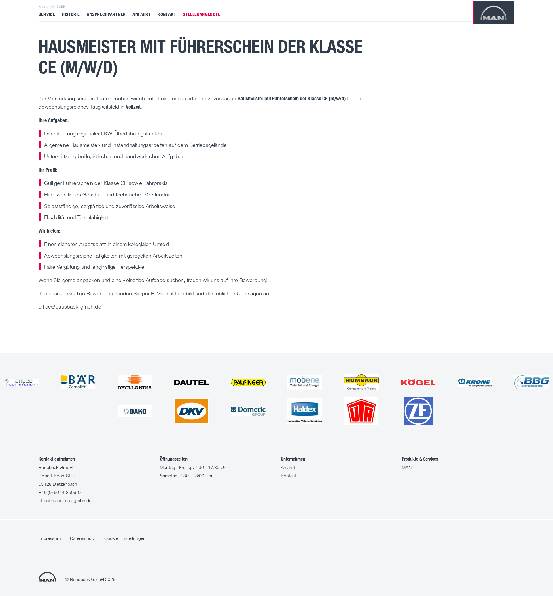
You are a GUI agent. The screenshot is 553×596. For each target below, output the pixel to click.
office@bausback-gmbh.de (70, 306)
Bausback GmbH (52, 6)
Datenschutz (82, 538)
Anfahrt (141, 14)
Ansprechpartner (106, 14)
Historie (71, 14)
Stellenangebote (201, 14)
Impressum (50, 538)
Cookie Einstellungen (125, 538)
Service (47, 14)
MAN (407, 467)
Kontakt (167, 14)
